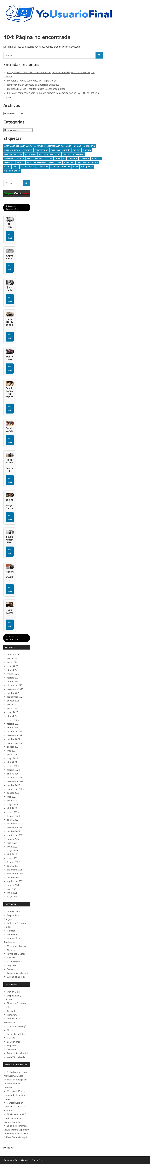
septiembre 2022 (15, 835)
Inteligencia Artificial (49, 154)
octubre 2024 (13, 739)
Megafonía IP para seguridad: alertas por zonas (31, 80)
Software (11, 969)
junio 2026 (12, 662)
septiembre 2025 (15, 696)
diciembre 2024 (14, 731)
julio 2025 (12, 704)
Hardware (12, 934)
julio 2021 (11, 889)
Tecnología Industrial (17, 973)
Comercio (27, 150)
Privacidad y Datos (16, 953)
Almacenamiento (55, 146)
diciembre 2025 (14, 685)
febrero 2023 (13, 816)
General (11, 930)
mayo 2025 (12, 712)
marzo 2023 (13, 812)
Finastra (87, 150)
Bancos (77, 146)
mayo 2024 (12, 758)
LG (64, 158)
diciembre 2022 (14, 823)
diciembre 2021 (14, 869)
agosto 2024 (13, 746)
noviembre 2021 (15, 873)
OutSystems (40, 163)
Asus (68, 146)
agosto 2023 (13, 792)
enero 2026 (12, 681)
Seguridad (12, 965)
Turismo (55, 167)
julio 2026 (12, 658)
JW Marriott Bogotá (14, 158)
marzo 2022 (13, 858)
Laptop (38, 158)
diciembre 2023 (14, 777)
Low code (84, 158)
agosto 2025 (13, 700)
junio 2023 (12, 800)
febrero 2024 (13, 769)
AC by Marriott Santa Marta (18, 146)
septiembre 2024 (15, 743)
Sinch (15, 167)
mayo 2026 (12, 666)
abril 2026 (12, 670)
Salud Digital (13, 961)
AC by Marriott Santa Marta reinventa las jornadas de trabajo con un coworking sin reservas (16, 1080)
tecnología (42, 167)
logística (72, 158)
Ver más (10, 236)
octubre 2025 (13, 693)
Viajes (75, 167)
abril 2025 (12, 716)
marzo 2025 (13, 720)
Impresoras (30, 154)
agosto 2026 (13, 654)
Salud (7, 167)
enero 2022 (12, 865)
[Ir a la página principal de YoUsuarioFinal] (59, 5)
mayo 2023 (12, 804)
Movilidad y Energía (17, 946)
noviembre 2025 (15, 689)
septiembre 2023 (15, 789)
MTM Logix (9, 163)
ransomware (83, 163)
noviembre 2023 (15, 781)
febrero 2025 (13, 723)
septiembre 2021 (15, 881)
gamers (8, 154)
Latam (57, 158)
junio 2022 (12, 846)
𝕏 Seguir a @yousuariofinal (11, 207)
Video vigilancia (12, 171)
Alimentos (39, 146)
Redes (95, 163)
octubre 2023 (13, 785)
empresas (55, 150)
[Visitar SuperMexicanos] (16, 193)
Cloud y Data (13, 911)
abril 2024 (12, 762)
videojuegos (87, 167)
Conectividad (41, 150)
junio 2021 (12, 892)
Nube (29, 163)
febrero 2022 (13, 862)
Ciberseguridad (12, 150)
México (20, 163)
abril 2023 (12, 808)
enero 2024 (12, 773)
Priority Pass (54, 163)
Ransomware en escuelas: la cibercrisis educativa (33, 84)
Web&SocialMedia (16, 976)
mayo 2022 (12, 850)
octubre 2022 (13, 831)
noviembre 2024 (15, 735)
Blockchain (89, 146)
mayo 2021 (12, 896)
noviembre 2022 (15, 827)
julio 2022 (12, 843)
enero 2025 (12, 727)
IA (21, 154)
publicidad (69, 163)
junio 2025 (12, 708)
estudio (76, 150)
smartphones (27, 167)
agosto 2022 (13, 839)
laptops (48, 158)
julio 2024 (12, 750)
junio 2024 (12, 754)
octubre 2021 (13, 877)
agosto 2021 (13, 885)
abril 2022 (12, 854)
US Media (66, 167)
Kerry (30, 158)
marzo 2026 (13, 674)
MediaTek (96, 158)
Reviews (11, 957)
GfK (16, 154)
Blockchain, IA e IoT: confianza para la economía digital (36, 88)
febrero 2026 (13, 677)
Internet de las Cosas (73, 154)
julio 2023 (12, 796)
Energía (66, 150)
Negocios (11, 950)
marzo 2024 (13, 766)
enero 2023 (12, 819)
